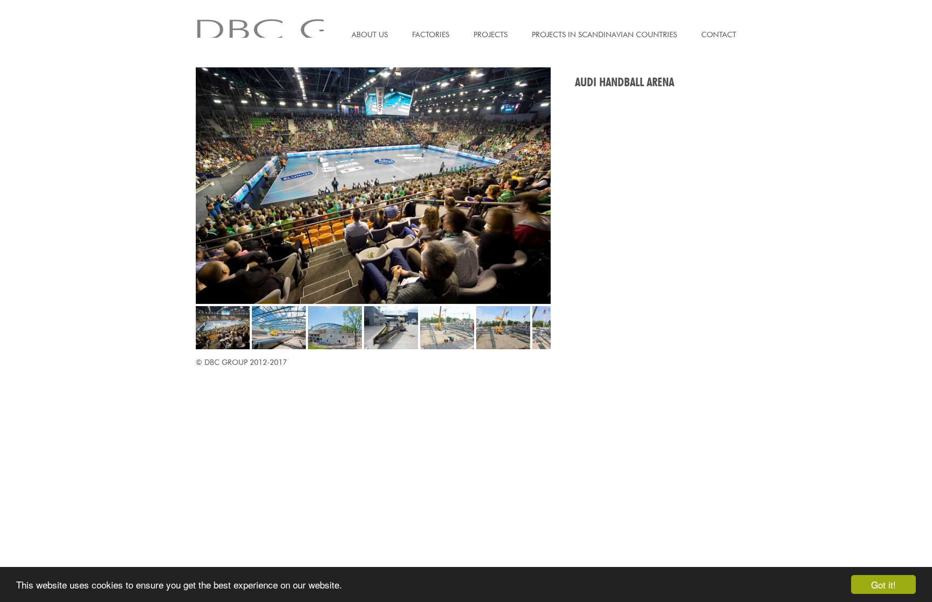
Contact (718, 34)
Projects (491, 34)
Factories (430, 34)
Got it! (883, 584)
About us (370, 34)
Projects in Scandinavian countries (604, 34)
